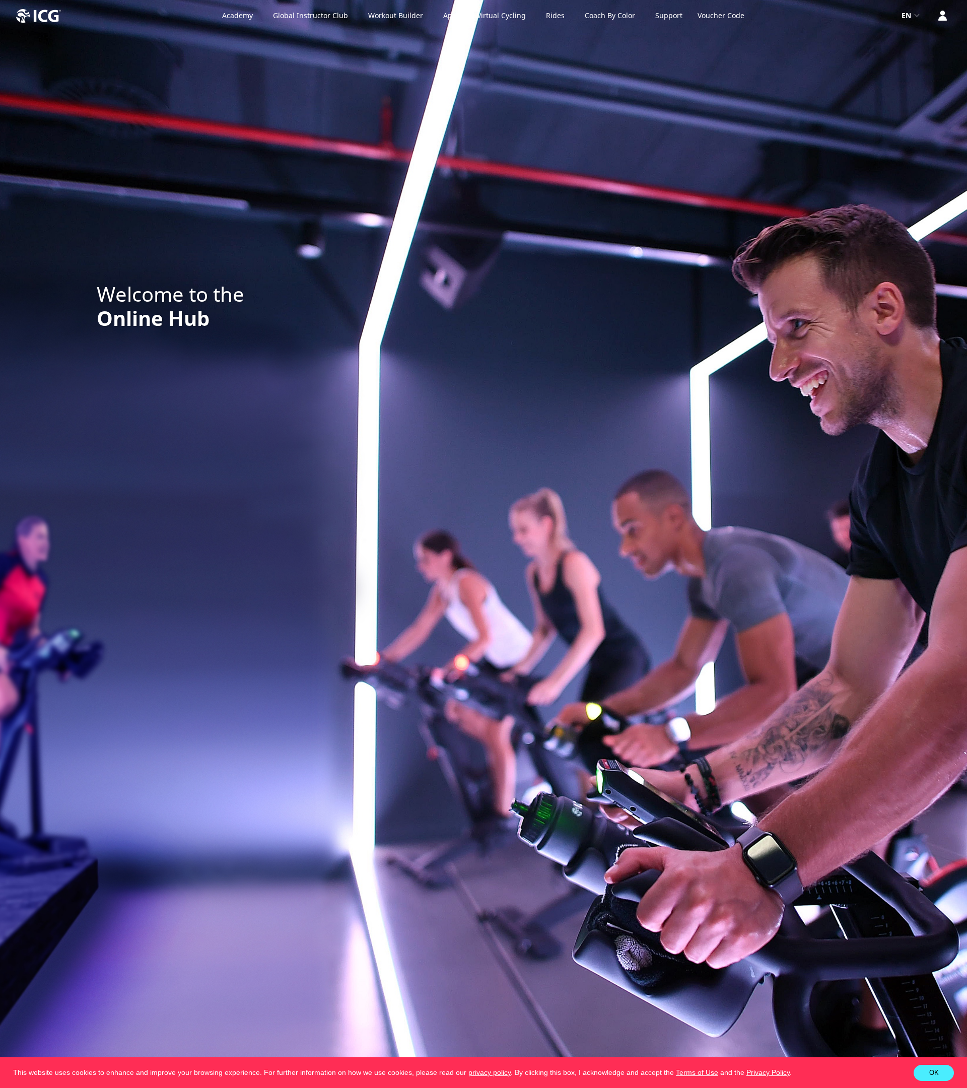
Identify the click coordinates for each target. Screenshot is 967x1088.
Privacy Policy (768, 1072)
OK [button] (934, 1072)
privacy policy (489, 1072)
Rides (555, 15)
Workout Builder (395, 15)
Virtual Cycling (501, 15)
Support (668, 15)
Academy (237, 15)
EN (907, 15)
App (450, 15)
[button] (795, 1073)
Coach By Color (610, 15)
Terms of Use (697, 1072)
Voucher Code (721, 15)
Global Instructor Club (310, 15)
